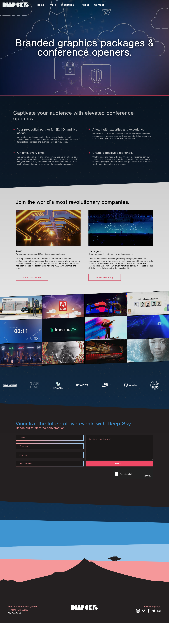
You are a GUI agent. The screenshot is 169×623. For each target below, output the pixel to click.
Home (40, 4)
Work (53, 4)
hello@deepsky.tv (152, 606)
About (85, 4)
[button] (69, 4)
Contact (99, 4)
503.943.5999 (14, 613)
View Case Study (32, 277)
